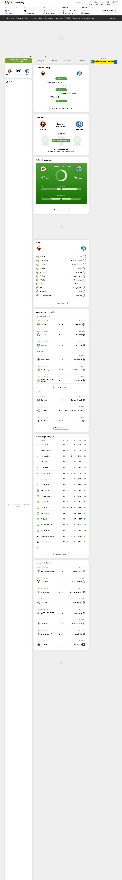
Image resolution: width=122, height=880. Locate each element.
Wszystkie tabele (60, 554)
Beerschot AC (45, 490)
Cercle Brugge (45, 530)
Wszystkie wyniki (108, 10)
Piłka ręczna (76, 18)
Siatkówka (34, 18)
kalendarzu (70, 151)
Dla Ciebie (10, 18)
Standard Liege (45, 473)
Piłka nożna (19, 18)
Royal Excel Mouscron (47, 536)
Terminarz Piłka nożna (22, 56)
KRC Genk (44, 462)
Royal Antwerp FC (46, 450)
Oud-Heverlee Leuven (47, 502)
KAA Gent (44, 479)
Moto (93, 18)
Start (6, 56)
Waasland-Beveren (46, 542)
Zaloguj (115, 3)
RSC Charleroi (45, 513)
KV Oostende (45, 467)
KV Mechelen (45, 485)
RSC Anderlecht (46, 456)
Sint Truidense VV (46, 525)
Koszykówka (86, 18)
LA (98, 18)
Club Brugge (44, 444)
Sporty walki (59, 18)
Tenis (26, 18)
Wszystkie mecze (60, 387)
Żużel (41, 18)
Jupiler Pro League (33, 56)
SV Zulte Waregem (46, 496)
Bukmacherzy (49, 18)
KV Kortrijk (44, 519)
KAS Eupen (44, 507)
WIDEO (67, 18)
